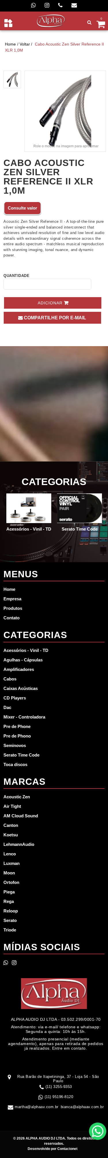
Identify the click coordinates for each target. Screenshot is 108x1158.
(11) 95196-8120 (59, 1097)
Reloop (10, 910)
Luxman (11, 863)
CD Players (14, 697)
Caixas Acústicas (20, 688)
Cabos (9, 678)
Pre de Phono (17, 735)
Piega (9, 891)
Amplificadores (18, 669)
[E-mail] (74, 5)
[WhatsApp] (33, 5)
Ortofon (11, 882)
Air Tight (12, 806)
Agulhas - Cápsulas (23, 659)
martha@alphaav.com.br (36, 1107)
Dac (7, 707)
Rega (8, 901)
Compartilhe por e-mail (54, 317)
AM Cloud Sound (20, 815)
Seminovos (14, 745)
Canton (10, 825)
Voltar (25, 44)
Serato (10, 920)
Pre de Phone (17, 726)
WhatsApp (97, 1131)
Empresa (12, 598)
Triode (9, 929)
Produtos (12, 608)
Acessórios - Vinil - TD (25, 650)
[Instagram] (47, 5)
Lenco (9, 853)
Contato (11, 617)
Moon (9, 872)
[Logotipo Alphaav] (51, 20)
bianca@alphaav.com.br (82, 1107)
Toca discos (15, 764)
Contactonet (66, 1149)
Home (10, 44)
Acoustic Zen (16, 796)
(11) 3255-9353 (59, 1087)
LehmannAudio (18, 844)
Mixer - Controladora (24, 716)
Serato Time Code (21, 754)
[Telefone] (60, 5)
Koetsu (10, 834)
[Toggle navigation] (8, 23)
